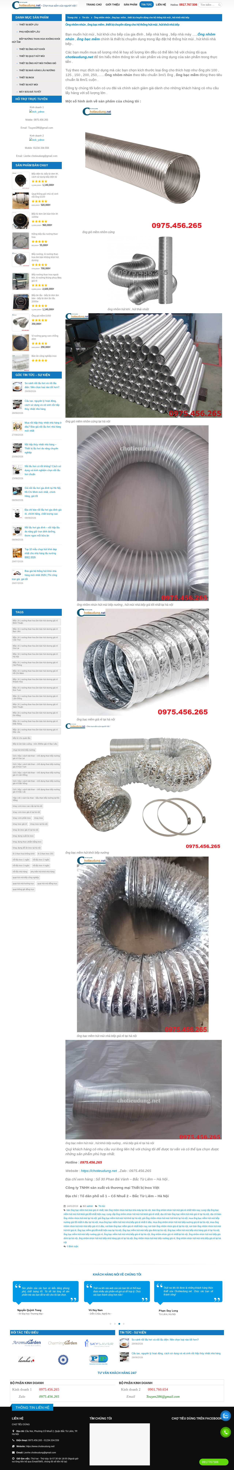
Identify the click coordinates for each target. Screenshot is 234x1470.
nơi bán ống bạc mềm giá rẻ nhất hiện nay (126, 1226)
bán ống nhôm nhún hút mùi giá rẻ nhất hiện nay (176, 1210)
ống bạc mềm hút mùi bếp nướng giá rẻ (83, 1234)
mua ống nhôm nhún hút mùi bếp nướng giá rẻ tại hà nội (181, 1222)
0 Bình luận (72, 1246)
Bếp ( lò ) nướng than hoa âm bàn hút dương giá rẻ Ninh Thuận (35, 705)
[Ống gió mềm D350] (20, 322)
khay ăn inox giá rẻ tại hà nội (25, 830)
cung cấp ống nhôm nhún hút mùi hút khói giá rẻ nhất (132, 1214)
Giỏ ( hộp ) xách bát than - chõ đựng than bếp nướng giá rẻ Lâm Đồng (36, 773)
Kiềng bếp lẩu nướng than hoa (45, 235)
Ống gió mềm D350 (41, 315)
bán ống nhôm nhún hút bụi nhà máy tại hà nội (128, 1210)
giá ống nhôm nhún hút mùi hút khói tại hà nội (165, 1218)
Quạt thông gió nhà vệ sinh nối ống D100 (45, 195)
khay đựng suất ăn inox (23, 836)
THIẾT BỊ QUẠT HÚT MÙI (32, 56)
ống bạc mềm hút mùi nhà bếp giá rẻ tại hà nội (127, 1234)
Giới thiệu (113, 4)
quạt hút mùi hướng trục (23, 883)
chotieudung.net (79, 57)
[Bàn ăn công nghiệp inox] (20, 363)
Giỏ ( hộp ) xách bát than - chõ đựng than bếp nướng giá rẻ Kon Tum (36, 765)
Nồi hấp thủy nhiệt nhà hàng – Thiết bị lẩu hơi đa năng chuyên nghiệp (41, 448)
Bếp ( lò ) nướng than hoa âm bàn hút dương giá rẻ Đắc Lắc (35, 731)
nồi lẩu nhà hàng (20, 871)
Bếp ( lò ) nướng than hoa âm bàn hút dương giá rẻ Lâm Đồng (35, 697)
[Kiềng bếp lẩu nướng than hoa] (20, 241)
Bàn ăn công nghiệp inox (44, 356)
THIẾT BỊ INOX (26, 77)
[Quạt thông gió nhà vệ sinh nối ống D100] (20, 200)
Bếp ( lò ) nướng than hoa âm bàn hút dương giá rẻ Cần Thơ (35, 638)
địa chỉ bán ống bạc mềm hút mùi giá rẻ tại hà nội (184, 1214)
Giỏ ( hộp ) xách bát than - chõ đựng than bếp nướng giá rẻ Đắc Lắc (36, 790)
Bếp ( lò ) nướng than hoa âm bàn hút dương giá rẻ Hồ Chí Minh (35, 672)
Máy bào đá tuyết (30, 92)
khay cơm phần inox (22, 818)
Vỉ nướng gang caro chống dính (45, 337)
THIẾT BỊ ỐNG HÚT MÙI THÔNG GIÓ (37, 63)
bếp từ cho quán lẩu (21, 738)
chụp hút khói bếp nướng (24, 750)
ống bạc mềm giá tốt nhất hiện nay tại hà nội (99, 1230)
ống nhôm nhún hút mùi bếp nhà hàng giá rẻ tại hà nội (106, 1238)
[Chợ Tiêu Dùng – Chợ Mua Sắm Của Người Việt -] (45, 5)
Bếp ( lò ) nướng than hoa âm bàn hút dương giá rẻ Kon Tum (35, 689)
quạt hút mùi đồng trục (47, 883)
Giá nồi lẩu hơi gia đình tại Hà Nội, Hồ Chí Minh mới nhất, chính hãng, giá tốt (43, 492)
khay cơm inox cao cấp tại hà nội (27, 806)
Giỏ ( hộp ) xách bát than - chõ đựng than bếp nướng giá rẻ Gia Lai (36, 757)
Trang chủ (94, 4)
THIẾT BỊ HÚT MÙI (28, 84)
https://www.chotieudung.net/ (40, 1446)
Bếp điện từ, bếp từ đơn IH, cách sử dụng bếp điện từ (45, 175)
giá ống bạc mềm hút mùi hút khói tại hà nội (119, 1218)
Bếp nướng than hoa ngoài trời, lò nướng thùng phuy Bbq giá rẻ (46, 277)
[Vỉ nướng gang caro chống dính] (20, 342)
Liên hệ (161, 4)
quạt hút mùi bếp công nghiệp (26, 877)
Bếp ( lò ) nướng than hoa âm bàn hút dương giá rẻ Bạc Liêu (35, 630)
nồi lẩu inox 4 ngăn (41, 865)
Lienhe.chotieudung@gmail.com (40, 1452)
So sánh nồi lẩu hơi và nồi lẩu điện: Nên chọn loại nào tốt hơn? (165, 1339)
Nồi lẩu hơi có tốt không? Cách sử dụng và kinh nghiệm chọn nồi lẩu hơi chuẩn (43, 470)
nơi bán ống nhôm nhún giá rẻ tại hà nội (168, 1226)
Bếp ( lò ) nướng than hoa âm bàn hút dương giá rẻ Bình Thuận (35, 621)
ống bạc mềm (88, 39)
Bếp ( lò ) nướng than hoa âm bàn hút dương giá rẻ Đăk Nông (35, 722)
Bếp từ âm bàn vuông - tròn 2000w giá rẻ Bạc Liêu (35, 744)
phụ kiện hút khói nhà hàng (42, 871)
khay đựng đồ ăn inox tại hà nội (26, 848)
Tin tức (146, 4)
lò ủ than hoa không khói (23, 854)
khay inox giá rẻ (20, 824)
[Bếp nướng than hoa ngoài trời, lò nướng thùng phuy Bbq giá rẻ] (20, 281)
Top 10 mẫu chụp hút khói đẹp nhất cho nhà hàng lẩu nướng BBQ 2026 (41, 553)
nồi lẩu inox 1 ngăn (21, 860)
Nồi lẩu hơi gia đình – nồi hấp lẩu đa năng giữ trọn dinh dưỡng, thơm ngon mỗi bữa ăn (42, 531)
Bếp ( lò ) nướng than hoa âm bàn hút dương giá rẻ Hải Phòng (35, 663)
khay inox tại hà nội (38, 824)
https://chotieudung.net (99, 1171)
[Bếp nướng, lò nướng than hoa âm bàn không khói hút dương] (20, 259)
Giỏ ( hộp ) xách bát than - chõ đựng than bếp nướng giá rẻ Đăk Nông (36, 782)
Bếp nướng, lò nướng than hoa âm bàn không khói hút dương (45, 257)
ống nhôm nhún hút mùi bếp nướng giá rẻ (154, 1238)
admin (90, 1206)
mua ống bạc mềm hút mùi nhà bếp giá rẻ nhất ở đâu (125, 1222)
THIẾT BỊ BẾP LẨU (28, 24)
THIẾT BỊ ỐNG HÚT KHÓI (32, 49)
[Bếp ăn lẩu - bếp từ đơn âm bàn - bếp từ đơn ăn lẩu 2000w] (20, 302)
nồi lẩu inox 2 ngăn (41, 860)
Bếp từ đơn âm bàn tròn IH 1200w (45, 215)
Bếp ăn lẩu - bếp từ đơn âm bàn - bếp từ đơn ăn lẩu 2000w (45, 298)
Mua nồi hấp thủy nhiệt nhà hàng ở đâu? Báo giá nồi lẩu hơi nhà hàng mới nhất (43, 426)
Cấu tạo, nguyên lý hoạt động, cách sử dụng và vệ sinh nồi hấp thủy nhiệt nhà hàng (42, 405)
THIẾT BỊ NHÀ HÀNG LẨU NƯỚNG (37, 70)
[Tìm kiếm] (219, 5)
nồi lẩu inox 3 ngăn (21, 865)
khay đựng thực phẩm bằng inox (27, 842)
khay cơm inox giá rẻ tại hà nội (26, 812)
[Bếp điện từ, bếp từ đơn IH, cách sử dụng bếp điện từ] (20, 180)
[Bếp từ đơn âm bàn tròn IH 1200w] (20, 220)
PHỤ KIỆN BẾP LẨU (29, 32)
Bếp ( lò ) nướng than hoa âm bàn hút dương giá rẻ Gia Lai (35, 647)
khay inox (38, 818)
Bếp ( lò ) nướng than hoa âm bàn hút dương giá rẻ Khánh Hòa (35, 680)
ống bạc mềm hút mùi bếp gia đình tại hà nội (144, 1230)
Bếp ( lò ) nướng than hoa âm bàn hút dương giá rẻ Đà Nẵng (35, 714)
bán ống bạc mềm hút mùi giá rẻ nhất (85, 1210)
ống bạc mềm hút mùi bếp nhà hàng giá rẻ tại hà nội (193, 1230)
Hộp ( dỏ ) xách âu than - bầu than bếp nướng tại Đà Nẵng (36, 799)
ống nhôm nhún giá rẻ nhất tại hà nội (169, 1234)
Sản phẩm (130, 4)
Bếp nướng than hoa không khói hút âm (36, 40)
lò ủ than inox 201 (45, 854)
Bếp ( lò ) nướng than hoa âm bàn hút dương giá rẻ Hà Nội (35, 655)
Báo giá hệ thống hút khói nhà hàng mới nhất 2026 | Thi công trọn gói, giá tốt (34, 575)
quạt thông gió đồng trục (23, 889)
